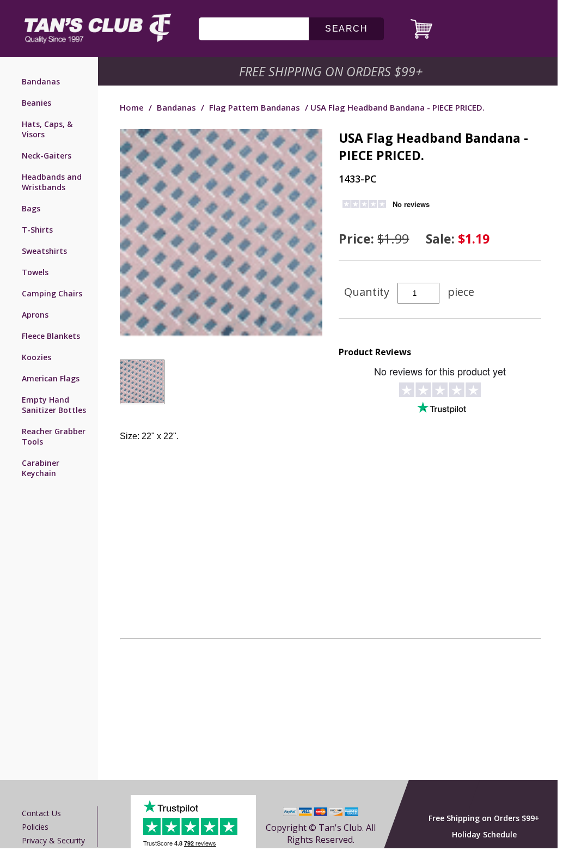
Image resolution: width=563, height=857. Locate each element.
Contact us (41, 813)
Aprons (35, 314)
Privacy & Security (53, 840)
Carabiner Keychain (40, 468)
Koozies (36, 357)
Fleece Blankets (51, 336)
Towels (35, 272)
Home (132, 107)
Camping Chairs (52, 293)
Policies (35, 827)
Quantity (366, 291)
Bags (31, 208)
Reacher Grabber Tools (53, 436)
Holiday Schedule (484, 834)
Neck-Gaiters (46, 155)
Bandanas (41, 81)
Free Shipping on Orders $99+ (484, 818)
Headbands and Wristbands (52, 182)
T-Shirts (37, 229)
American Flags (50, 378)
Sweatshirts (44, 251)
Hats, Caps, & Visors (47, 129)
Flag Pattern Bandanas (255, 107)
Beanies (36, 103)
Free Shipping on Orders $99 (332, 71)
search (346, 28)
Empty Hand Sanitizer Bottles (54, 404)
